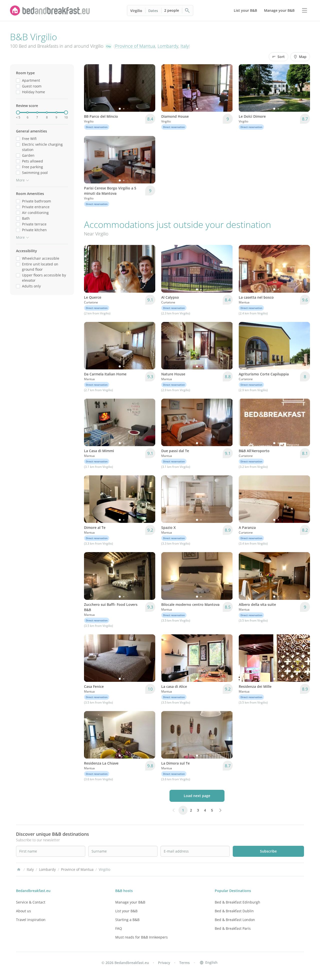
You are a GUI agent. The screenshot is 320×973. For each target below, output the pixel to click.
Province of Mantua (135, 46)
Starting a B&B (127, 919)
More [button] (20, 180)
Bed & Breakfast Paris (233, 928)
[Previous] (91, 87)
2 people (171, 10)
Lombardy (168, 46)
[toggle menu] (304, 10)
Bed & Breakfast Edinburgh (237, 902)
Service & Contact (30, 902)
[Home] (19, 869)
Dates (153, 10)
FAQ (118, 928)
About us (23, 911)
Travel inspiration (31, 919)
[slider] (18, 112)
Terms (184, 962)
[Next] (148, 87)
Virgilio (136, 10)
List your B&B (126, 911)
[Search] (187, 10)
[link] (50, 10)
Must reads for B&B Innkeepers (141, 937)
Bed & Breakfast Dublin (234, 911)
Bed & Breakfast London (235, 919)
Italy (184, 46)
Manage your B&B (130, 902)
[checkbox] (18, 80)
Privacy (164, 962)
